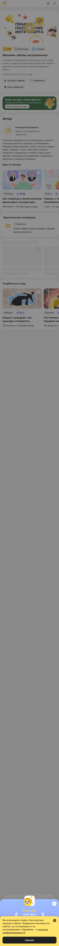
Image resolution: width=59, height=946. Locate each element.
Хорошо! (29, 940)
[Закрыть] (54, 904)
